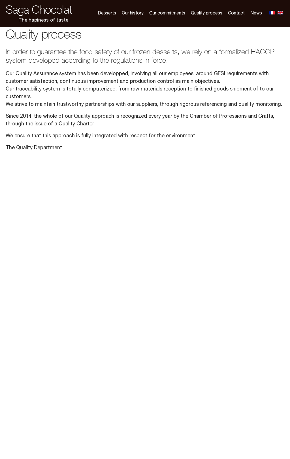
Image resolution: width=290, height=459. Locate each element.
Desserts (107, 13)
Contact (236, 13)
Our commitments (167, 13)
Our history (133, 13)
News (256, 13)
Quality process (206, 13)
